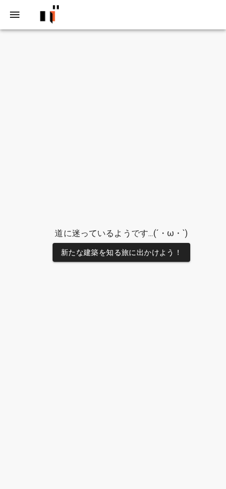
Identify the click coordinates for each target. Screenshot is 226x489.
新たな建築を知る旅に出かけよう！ (121, 252)
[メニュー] (14, 14)
